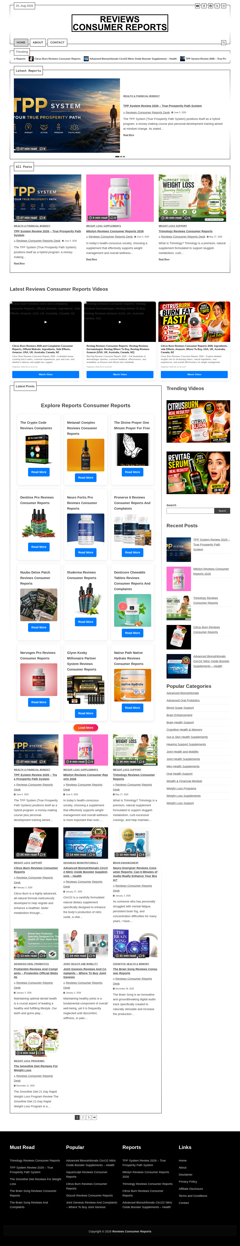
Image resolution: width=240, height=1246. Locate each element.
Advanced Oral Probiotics (31, 964)
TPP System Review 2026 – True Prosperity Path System (133, 58)
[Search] (223, 42)
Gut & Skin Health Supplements (187, 737)
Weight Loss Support (173, 226)
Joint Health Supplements (183, 759)
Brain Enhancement (126, 863)
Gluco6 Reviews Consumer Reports (89, 1195)
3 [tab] (124, 156)
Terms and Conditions (193, 1195)
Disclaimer (185, 1174)
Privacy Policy (188, 1181)
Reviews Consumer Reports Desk (148, 112)
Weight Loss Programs (29, 1061)
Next (94, 1117)
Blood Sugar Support (180, 707)
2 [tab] (121, 156)
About (38, 42)
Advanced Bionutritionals (80, 863)
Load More (85, 727)
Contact (57, 42)
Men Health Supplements (183, 766)
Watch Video (46, 374)
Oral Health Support (179, 773)
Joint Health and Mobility (80, 964)
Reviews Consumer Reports (131, 1231)
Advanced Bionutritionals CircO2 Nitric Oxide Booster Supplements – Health (48, 58)
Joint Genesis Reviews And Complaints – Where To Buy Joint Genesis (84, 973)
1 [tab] (117, 156)
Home (21, 42)
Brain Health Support (180, 722)
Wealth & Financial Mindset (141, 96)
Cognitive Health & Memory (131, 964)
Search (171, 505)
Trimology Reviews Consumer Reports (186, 231)
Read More (128, 135)
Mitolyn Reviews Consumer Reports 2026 (197, 58)
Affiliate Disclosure (191, 1188)
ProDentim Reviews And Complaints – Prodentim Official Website (36, 973)
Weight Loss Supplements (103, 226)
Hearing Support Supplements (186, 744)
